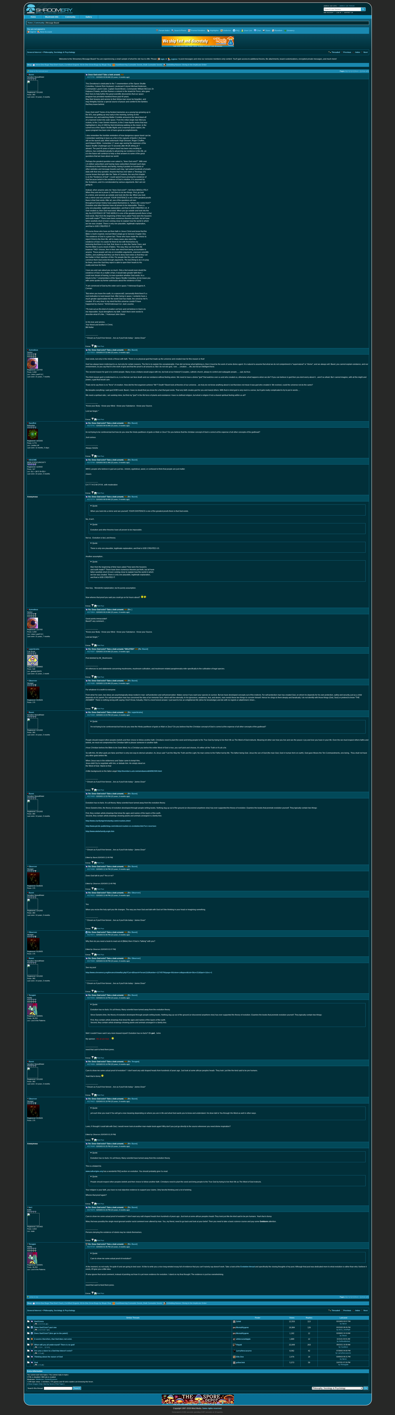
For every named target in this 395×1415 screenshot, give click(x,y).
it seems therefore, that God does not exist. (53, 1339)
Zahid (238, 1321)
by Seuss (343, 1335)
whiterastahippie (243, 1339)
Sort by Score (49, 1384)
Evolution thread (247, 1267)
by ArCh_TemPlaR (343, 1330)
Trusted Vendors (198, 30)
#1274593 (91, 998)
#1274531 (91, 895)
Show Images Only (35, 1384)
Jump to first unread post (38, 71)
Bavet (134, 350)
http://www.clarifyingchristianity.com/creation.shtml (108, 821)
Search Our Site (330, 5)
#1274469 (91, 715)
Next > (357, 71)
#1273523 (91, 352)
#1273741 (91, 426)
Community (70, 17)
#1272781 (91, 77)
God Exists (39, 1321)
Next (365, 52)
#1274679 (91, 1210)
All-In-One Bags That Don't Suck (49, 65)
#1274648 (91, 1146)
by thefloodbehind (343, 1341)
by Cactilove (343, 1347)
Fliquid (239, 1345)
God (36, 1362)
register (174, 59)
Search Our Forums (347, 5)
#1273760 (91, 462)
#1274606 (91, 1064)
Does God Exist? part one (45, 1327)
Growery (291, 30)
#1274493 (91, 796)
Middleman (40, 1379)
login (162, 59)
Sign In (33, 32)
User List (248, 30)
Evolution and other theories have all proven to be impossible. (116, 527)
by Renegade (343, 1364)
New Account (329, 12)
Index (357, 52)
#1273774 (91, 499)
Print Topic (59, 1384)
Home (33, 17)
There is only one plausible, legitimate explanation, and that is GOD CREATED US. (125, 546)
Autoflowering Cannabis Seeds (128, 65)
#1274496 (91, 869)
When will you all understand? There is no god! (54, 1345)
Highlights (214, 30)
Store (268, 30)
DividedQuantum (51, 1379)
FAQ (237, 30)
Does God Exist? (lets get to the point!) (51, 1333)
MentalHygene (242, 1327)
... (43, 1347)
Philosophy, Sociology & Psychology (59, 52)
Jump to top (33, 1297)
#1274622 (91, 1101)
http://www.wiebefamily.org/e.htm (100, 831)
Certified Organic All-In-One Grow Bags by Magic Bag (87, 65)
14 (48, 1347)
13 (45, 1347)
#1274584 (91, 961)
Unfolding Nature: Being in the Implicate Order (186, 65)
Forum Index (164, 30)
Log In (338, 12)
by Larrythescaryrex (343, 1353)
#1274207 (91, 651)
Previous (347, 52)
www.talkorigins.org (94, 1171)
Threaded (335, 52)
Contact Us (348, 12)
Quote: (95, 506)
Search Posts (180, 30)
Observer (136, 893)
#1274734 (91, 1247)
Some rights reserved (211, 1408)
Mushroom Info (51, 17)
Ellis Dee (240, 1357)
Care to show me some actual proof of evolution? (110, 1256)
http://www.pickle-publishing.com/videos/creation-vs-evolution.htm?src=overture (121, 826)
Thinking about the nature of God (48, 1357)
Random (278, 30)
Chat (259, 30)
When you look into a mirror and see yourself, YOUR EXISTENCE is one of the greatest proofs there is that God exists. (139, 508)
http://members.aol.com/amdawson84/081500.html (140, 771)
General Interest (34, 52)
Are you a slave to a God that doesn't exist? (53, 1351)
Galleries (227, 30)
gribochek (240, 1362)
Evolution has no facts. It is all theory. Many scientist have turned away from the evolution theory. (130, 1155)
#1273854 (91, 612)
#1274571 (91, 935)
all (46, 1324)
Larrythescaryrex (244, 1351)
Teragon (135, 1062)
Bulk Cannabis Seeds (152, 65)
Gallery (89, 17)
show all (365, 71)
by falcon (343, 1324)
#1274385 (91, 683)
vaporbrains (137, 712)
